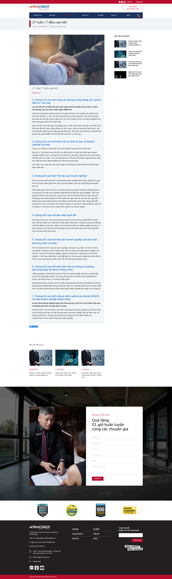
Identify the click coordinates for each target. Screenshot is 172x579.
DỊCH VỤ (75, 539)
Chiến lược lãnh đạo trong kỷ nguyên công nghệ (135, 53)
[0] (138, 15)
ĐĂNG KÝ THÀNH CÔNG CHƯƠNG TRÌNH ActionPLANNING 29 (135, 43)
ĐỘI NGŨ (75, 529)
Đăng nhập (139, 2)
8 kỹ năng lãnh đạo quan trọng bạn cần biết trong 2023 (91, 375)
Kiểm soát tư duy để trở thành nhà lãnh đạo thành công (135, 74)
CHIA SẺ (96, 534)
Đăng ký (129, 2)
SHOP (95, 539)
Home (34, 27)
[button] (33, 326)
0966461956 (37, 561)
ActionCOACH (43, 27)
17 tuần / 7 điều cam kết (45, 88)
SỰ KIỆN (96, 529)
